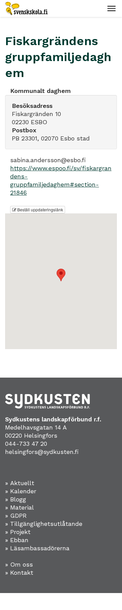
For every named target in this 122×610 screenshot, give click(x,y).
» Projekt (17, 531)
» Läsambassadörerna (37, 548)
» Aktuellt (19, 483)
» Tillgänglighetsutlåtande (43, 523)
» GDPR (16, 515)
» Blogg (15, 499)
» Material (19, 507)
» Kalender (20, 491)
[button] (111, 8)
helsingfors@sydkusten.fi (42, 451)
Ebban (19, 540)
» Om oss (19, 564)
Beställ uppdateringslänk (39, 209)
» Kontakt (19, 572)
